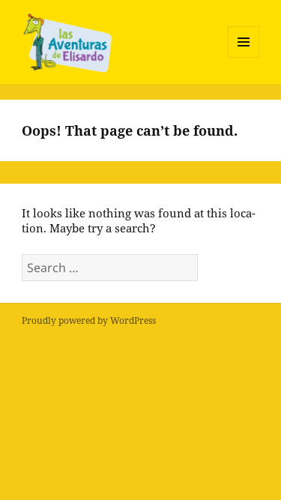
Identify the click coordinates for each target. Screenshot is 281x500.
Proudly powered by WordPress (89, 320)
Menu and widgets (244, 57)
